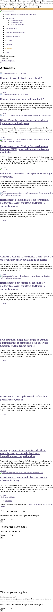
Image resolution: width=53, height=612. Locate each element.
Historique (8, 40)
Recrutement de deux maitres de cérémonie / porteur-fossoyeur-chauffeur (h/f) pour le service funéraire (24, 202)
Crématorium (9, 18)
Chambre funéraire (11, 28)
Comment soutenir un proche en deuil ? (22, 99)
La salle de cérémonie (17, 20)
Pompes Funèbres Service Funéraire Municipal (20, 15)
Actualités (8, 48)
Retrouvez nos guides (7, 61)
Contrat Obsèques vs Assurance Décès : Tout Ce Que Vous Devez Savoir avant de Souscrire (26, 258)
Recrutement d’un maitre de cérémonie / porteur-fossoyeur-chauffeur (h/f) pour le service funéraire (22, 285)
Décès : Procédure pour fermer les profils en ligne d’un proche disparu (24, 122)
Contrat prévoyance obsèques (15, 32)
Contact (7, 52)
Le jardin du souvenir (17, 24)
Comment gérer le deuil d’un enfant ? (21, 77)
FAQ (1, 63)
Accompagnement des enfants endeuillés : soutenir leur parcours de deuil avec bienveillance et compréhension (23, 453)
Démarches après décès (12, 36)
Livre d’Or (8, 44)
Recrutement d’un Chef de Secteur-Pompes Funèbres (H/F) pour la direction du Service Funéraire (24, 149)
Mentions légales (35, 504)
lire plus (3, 92)
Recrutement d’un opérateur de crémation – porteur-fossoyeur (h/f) (24, 398)
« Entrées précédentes (7, 497)
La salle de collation (16, 22)
